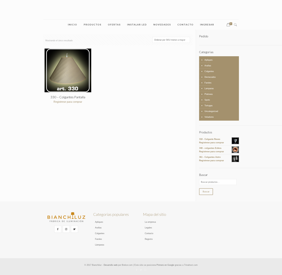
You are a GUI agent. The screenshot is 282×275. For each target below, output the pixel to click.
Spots (207, 100)
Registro (149, 239)
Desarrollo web (111, 265)
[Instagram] (145, 269)
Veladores (209, 117)
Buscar (206, 191)
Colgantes (209, 71)
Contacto (149, 233)
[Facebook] (136, 269)
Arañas (207, 65)
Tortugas (208, 105)
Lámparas (99, 245)
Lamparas (209, 88)
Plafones (208, 94)
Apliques (208, 60)
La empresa (150, 222)
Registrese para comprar (68, 101)
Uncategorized (211, 111)
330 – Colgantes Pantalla (67, 97)
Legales (148, 227)
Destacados (210, 77)
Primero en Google (165, 265)
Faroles (208, 83)
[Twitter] (141, 269)
